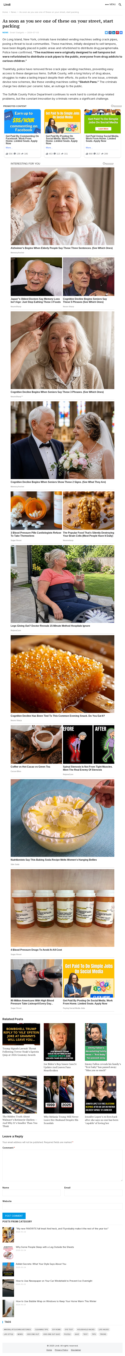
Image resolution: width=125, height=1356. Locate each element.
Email (67, 1187)
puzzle (67, 1334)
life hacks (104, 1329)
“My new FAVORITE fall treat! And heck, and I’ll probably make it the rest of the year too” (62, 1228)
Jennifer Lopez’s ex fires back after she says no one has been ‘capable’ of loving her (101, 1120)
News (13, 12)
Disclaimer (76, 1350)
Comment (8, 1147)
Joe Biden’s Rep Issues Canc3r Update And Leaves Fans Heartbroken (60, 1067)
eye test (69, 1329)
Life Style (8, 1334)
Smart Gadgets (17, 32)
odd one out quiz (51, 1334)
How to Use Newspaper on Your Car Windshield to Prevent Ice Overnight (54, 1280)
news (20, 1334)
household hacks (86, 1329)
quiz (77, 1334)
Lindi (7, 4)
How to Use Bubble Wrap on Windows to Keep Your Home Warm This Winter (56, 1301)
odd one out (33, 1334)
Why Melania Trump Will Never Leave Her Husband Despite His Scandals (61, 1120)
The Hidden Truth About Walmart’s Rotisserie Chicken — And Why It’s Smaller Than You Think (19, 1121)
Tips (94, 1334)
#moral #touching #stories (17, 1329)
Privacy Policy (61, 1350)
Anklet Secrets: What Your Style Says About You (41, 1263)
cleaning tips (41, 1329)
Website (7, 1201)
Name (5, 1187)
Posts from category (17, 1222)
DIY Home (56, 1329)
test (85, 1334)
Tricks (103, 1334)
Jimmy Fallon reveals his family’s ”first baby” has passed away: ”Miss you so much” (103, 1067)
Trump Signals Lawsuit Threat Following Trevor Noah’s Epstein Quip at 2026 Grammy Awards (20, 1052)
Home (5, 12)
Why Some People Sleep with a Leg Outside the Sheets (45, 1247)
